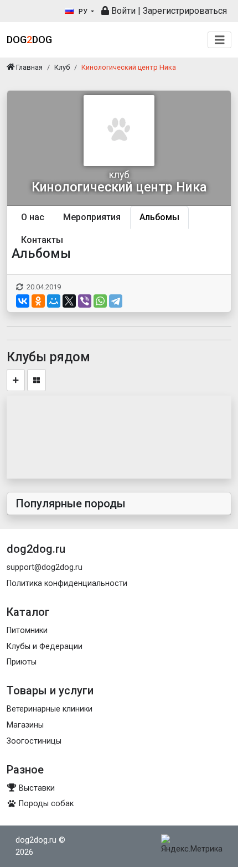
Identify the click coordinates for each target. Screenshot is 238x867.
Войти (122, 11)
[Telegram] (115, 301)
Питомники (27, 630)
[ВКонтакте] (22, 301)
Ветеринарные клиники (49, 709)
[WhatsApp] (100, 301)
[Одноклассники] (38, 301)
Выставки (36, 788)
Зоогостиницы (34, 741)
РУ (83, 11)
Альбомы (159, 217)
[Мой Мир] (53, 301)
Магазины (25, 725)
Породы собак (45, 803)
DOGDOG (29, 39)
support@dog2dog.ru (44, 567)
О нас (32, 217)
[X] (69, 301)
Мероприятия (92, 217)
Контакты (42, 240)
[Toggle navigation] (220, 40)
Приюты (22, 662)
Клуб (62, 67)
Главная (28, 67)
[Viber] (84, 301)
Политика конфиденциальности (67, 583)
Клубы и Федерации (44, 646)
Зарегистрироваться (185, 11)
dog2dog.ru (35, 840)
